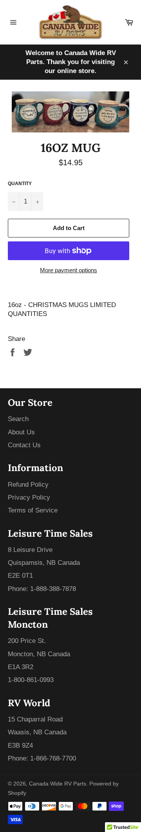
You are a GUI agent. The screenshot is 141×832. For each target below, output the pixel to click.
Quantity (20, 183)
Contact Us (24, 445)
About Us (21, 432)
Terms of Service (33, 510)
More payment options (68, 270)
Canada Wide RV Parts (57, 784)
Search (18, 419)
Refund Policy (28, 484)
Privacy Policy (29, 497)
